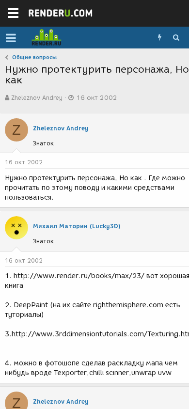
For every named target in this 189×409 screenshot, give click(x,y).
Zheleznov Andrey (37, 97)
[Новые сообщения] (159, 38)
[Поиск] (176, 38)
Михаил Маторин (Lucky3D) (77, 226)
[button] (11, 37)
